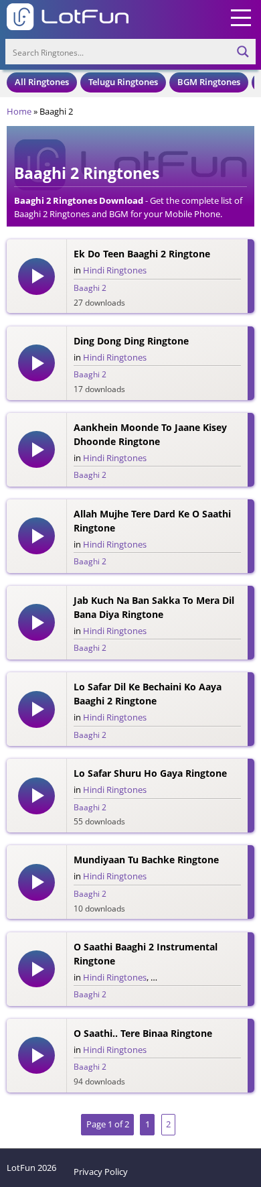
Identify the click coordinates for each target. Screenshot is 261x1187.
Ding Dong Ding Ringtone (131, 340)
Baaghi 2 (90, 288)
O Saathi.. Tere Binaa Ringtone (143, 1033)
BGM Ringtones (208, 82)
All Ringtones (42, 82)
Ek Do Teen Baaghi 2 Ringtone (142, 253)
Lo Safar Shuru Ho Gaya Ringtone (150, 773)
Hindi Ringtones (115, 270)
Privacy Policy (101, 1172)
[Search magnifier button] (243, 51)
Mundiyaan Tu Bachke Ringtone (146, 859)
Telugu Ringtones (123, 82)
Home (19, 111)
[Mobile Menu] (241, 17)
